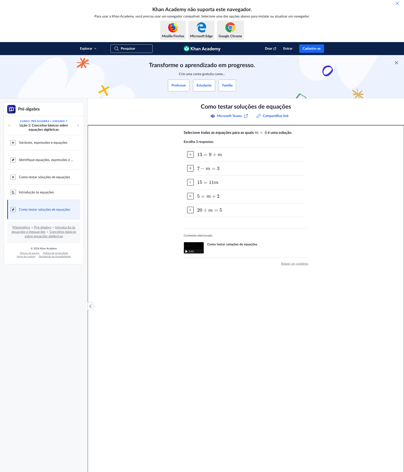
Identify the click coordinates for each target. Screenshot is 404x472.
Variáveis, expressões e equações (43, 142)
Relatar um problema (294, 263)
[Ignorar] (397, 3)
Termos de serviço (30, 253)
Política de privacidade (55, 253)
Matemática (21, 227)
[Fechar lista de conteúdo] (91, 306)
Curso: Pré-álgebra (34, 121)
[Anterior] (9, 125)
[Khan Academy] (202, 48)
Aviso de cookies (26, 256)
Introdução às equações (36, 192)
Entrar (287, 48)
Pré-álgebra (42, 227)
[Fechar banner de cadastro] (396, 63)
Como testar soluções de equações (44, 177)
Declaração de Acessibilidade (55, 256)
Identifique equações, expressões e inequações (46, 160)
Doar (268, 48)
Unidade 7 (59, 121)
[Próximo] (78, 125)
